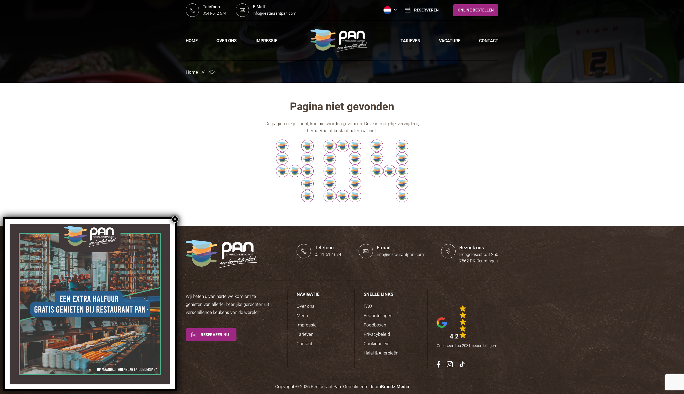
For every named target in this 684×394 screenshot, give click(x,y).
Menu (302, 315)
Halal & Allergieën (381, 353)
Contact (488, 40)
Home (192, 40)
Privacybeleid (377, 334)
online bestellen (476, 10)
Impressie (266, 40)
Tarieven (410, 40)
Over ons (226, 40)
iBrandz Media (394, 386)
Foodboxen (375, 325)
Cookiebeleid (376, 343)
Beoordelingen (378, 315)
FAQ (368, 306)
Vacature (449, 40)
